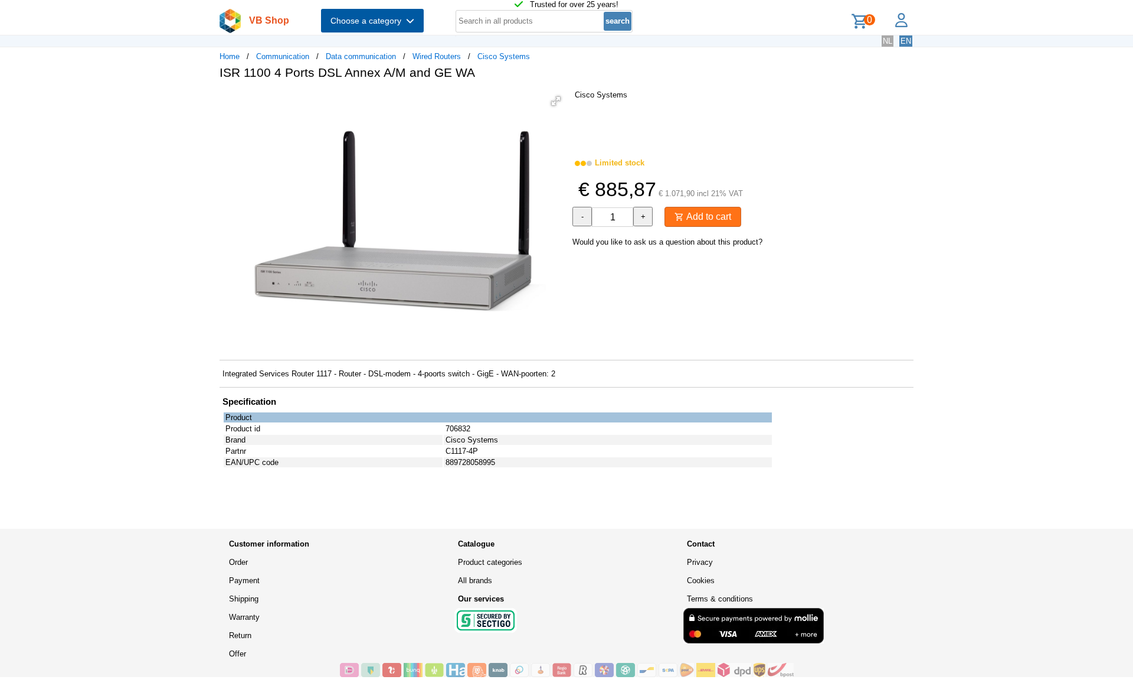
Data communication (361, 56)
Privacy (700, 562)
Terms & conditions (720, 598)
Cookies (701, 580)
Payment (244, 580)
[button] (555, 101)
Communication (282, 56)
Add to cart (707, 217)
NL (887, 41)
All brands (475, 580)
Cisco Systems (503, 56)
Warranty (244, 617)
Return (240, 635)
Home (230, 56)
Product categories (490, 562)
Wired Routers (436, 56)
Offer (237, 653)
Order (238, 562)
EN (905, 41)
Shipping (243, 598)
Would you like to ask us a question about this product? (667, 242)
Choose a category (368, 20)
